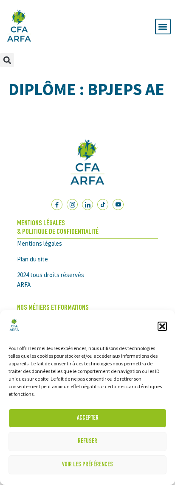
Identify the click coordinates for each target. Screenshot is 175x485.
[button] (162, 326)
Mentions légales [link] (39, 243)
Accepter (88, 418)
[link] (14, 331)
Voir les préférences (87, 465)
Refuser (87, 441)
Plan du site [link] (32, 259)
